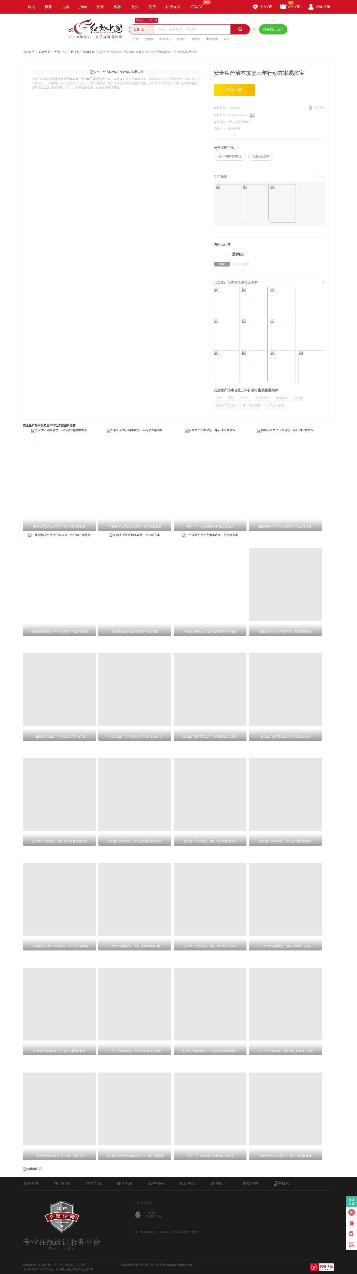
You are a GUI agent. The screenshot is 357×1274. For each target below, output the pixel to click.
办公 (135, 7)
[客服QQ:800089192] (351, 1223)
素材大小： (221, 128)
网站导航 (93, 1183)
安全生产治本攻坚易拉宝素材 (236, 282)
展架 (231, 398)
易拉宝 (74, 52)
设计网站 (45, 52)
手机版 (283, 1183)
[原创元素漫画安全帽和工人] (256, 202)
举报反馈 (319, 107)
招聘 (136, 39)
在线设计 (173, 7)
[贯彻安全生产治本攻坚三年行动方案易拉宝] (255, 366)
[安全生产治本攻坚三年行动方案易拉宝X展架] (226, 303)
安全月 (244, 398)
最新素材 (31, 1183)
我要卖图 (352, 1201)
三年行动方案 (251, 405)
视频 (117, 7)
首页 (31, 7)
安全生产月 (262, 398)
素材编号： (221, 107)
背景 (100, 7)
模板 (48, 7)
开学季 (196, 39)
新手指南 (156, 1183)
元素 (66, 7)
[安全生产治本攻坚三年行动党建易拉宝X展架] (255, 303)
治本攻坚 (282, 398)
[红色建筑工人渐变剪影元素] (228, 202)
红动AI (196, 7)
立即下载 (234, 90)
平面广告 (60, 52)
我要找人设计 (273, 29)
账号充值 (125, 1183)
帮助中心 (187, 1183)
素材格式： (221, 115)
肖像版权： (221, 122)
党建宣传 (89, 52)
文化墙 (149, 39)
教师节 (181, 39)
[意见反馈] (351, 1233)
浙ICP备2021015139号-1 (74, 1264)
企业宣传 (165, 39)
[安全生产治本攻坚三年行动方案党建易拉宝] (226, 334)
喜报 (227, 39)
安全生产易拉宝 (226, 405)
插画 (83, 7)
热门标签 (62, 1183)
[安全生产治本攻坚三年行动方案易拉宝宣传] (255, 334)
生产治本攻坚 (275, 405)
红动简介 (219, 1183)
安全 (219, 398)
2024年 (298, 398)
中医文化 (212, 39)
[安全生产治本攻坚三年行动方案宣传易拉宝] (226, 366)
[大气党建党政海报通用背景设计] (283, 204)
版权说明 (250, 1183)
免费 (152, 7)
